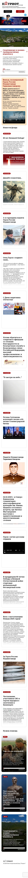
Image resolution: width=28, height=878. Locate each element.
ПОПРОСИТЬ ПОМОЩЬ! (8, 11)
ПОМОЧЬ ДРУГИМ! (20, 11)
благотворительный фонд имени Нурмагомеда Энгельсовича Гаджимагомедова (13, 7)
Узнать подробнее (24, 21)
